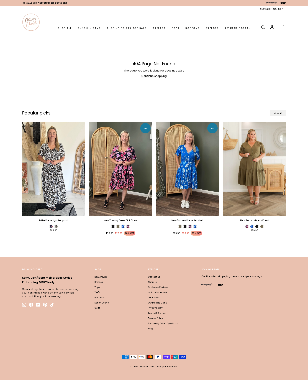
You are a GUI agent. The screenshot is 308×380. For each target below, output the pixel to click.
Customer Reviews (158, 287)
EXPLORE (212, 28)
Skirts (97, 307)
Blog (150, 328)
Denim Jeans (101, 302)
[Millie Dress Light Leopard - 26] (51, 226)
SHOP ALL (65, 28)
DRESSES (159, 28)
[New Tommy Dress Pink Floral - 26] (113, 226)
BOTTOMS (192, 28)
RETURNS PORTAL (237, 28)
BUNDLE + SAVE (89, 28)
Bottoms (99, 297)
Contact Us (154, 276)
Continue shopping (154, 76)
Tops (97, 287)
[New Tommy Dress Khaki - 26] (247, 226)
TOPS (175, 28)
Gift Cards (153, 297)
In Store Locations (157, 292)
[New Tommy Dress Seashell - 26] (180, 226)
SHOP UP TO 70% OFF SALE (127, 28)
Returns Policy (155, 318)
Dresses (98, 282)
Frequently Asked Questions (163, 323)
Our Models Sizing (157, 302)
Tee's (97, 292)
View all (278, 113)
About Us (153, 282)
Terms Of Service (157, 313)
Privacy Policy (155, 307)
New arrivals (100, 276)
